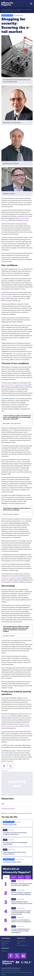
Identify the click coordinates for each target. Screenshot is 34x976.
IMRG (2, 804)
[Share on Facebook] (4, 766)
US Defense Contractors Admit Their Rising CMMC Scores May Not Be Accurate (21, 912)
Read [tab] (6, 877)
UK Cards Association (8, 808)
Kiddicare (19, 461)
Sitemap (3, 974)
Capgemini (25, 220)
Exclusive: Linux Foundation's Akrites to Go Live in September (21, 920)
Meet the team (4, 943)
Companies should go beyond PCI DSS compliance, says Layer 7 (15, 833)
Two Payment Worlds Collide (12, 862)
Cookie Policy (29, 972)
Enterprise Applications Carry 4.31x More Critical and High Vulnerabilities (20, 930)
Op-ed (18, 943)
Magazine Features (21, 9)
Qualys (23, 521)
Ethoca (18, 347)
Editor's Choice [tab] (28, 877)
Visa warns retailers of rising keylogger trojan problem (15, 843)
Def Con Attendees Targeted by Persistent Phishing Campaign (21, 893)
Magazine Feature (7, 15)
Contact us (4, 945)
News (5, 830)
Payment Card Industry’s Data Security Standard (15, 385)
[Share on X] (10, 766)
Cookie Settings (21, 972)
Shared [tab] (13, 877)
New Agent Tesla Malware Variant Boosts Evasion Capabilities (21, 884)
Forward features (21, 941)
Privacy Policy (16, 970)
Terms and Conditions (6, 970)
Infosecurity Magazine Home (8, 9)
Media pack (4, 951)
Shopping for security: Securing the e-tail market (16, 10)
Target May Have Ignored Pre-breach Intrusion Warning (14, 853)
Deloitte (19, 269)
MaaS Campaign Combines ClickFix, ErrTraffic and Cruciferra (21, 902)
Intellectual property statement (9, 972)
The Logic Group (18, 353)
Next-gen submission (22, 945)
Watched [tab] (20, 877)
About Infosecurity (5, 941)
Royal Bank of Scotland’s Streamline (11, 578)
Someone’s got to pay (9, 824)
